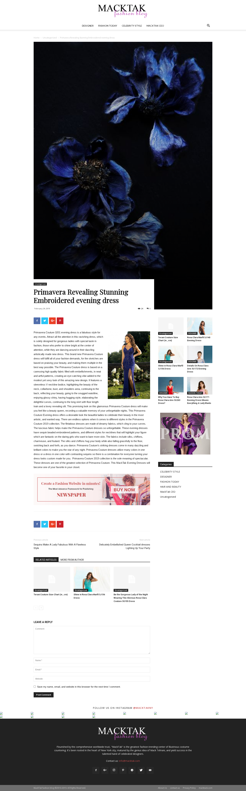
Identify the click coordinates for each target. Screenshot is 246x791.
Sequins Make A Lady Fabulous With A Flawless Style (60, 546)
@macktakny (143, 707)
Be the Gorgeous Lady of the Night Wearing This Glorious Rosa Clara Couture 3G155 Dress (131, 597)
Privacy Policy (189, 787)
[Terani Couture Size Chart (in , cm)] (52, 579)
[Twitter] (141, 770)
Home (36, 37)
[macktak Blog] (123, 11)
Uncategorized (50, 37)
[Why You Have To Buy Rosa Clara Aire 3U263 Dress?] (171, 385)
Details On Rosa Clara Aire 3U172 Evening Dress (197, 368)
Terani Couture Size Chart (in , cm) (51, 594)
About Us (162, 787)
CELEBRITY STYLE (132, 25)
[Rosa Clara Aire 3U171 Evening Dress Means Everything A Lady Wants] (200, 385)
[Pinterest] (123, 770)
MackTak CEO (155, 25)
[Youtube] (150, 770)
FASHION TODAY (107, 25)
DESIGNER (88, 25)
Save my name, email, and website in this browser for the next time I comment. (79, 686)
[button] (208, 26)
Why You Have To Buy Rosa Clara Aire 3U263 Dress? (169, 400)
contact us (175, 787)
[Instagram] (114, 770)
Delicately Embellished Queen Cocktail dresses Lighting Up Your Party (124, 546)
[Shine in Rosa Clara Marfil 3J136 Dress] (92, 579)
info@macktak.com (129, 760)
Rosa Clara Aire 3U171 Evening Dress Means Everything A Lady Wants (199, 400)
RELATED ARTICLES (46, 559)
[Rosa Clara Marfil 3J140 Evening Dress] (200, 326)
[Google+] (105, 770)
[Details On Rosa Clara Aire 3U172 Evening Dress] (200, 354)
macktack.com (205, 787)
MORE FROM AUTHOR (72, 559)
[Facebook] (96, 770)
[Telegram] (132, 770)
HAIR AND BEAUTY (170, 486)
